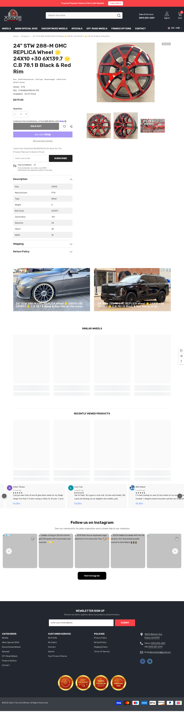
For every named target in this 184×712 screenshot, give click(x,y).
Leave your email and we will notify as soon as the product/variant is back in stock (37, 150)
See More (12, 503)
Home (15, 36)
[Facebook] (142, 661)
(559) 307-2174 (155, 647)
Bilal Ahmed (74, 487)
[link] (64, 126)
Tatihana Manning (138, 487)
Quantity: (17, 109)
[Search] (84, 15)
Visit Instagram (92, 576)
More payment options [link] (43, 141)
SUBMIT (125, 622)
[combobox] (80, 15)
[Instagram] (149, 661)
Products (25, 36)
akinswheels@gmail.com (160, 652)
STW (23, 87)
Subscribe (60, 158)
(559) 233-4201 (158, 643)
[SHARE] (70, 126)
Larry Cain (12, 487)
